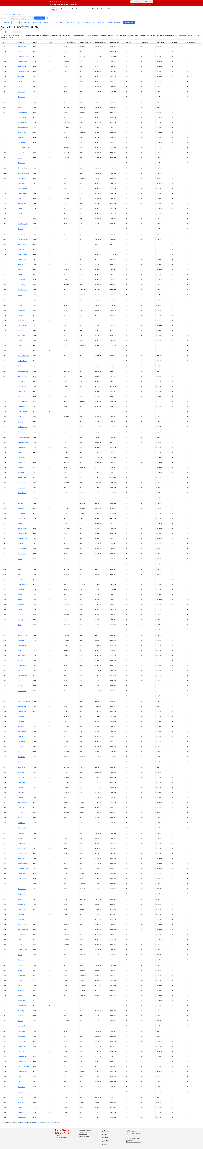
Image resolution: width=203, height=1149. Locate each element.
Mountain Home (22, 635)
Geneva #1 (21, 107)
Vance (20, 219)
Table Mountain (22, 61)
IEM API (24, 1122)
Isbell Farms (21, 823)
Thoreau (20, 1097)
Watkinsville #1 (22, 117)
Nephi (19, 650)
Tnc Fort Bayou (22, 401)
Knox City (20, 965)
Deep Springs (22, 894)
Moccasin (20, 564)
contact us (133, 5)
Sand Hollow (21, 757)
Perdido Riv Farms (23, 863)
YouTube (106, 1141)
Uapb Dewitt (21, 447)
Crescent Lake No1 (23, 71)
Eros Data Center (23, 371)
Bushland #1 (21, 92)
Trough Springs (22, 676)
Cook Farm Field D (23, 950)
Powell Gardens (22, 325)
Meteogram (37, 22)
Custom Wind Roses (115, 22)
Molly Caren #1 (22, 122)
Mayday (20, 523)
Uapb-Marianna (22, 412)
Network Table (49, 22)
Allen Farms (21, 381)
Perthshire (21, 264)
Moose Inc (21, 330)
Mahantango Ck (22, 188)
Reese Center (22, 493)
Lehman (20, 503)
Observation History (88, 22)
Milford (20, 610)
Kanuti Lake (21, 1000)
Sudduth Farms (22, 853)
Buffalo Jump (21, 716)
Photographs (26, 22)
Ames (19, 198)
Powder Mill (21, 280)
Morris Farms (21, 848)
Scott (19, 366)
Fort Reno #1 (21, 163)
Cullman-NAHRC (23, 533)
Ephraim (20, 594)
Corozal (20, 899)
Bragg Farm (21, 391)
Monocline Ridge (23, 1026)
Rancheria (21, 1112)
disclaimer (143, 5)
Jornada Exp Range (23, 802)
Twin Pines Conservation (25, 1061)
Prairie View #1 (22, 132)
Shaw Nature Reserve (24, 1066)
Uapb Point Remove (23, 442)
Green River (21, 620)
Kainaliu (20, 467)
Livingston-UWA (22, 538)
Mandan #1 (21, 153)
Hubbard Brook (22, 361)
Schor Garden (22, 335)
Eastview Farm (22, 386)
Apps (62, 9)
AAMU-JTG (21, 315)
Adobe (20, 1107)
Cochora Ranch (22, 904)
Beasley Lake (22, 203)
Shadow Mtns (22, 889)
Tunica (20, 214)
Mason (20, 82)
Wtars (19, 300)
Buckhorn (20, 1021)
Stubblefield (21, 1036)
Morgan (20, 630)
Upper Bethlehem (23, 584)
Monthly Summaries (73, 22)
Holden (20, 599)
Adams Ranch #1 (23, 127)
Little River (21, 183)
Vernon (20, 970)
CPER (20, 945)
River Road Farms (23, 868)
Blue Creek (21, 640)
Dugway (20, 797)
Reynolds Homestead (24, 437)
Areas (68, 9)
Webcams (111, 9)
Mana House (21, 488)
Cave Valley (21, 767)
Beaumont (21, 995)
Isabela (20, 295)
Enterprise (21, 604)
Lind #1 (20, 158)
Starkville (20, 340)
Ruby (19, 1077)
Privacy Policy (129, 1140)
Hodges (20, 305)
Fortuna (20, 579)
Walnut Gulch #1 (22, 178)
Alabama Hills (22, 1117)
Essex (19, 884)
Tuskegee (21, 544)
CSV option (48, 1122)
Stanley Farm (21, 310)
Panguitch (21, 747)
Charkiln (20, 686)
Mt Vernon (21, 320)
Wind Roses (101, 22)
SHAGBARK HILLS (23, 356)
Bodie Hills (21, 1016)
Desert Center (22, 874)
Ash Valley (21, 1011)
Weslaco (20, 985)
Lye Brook (21, 249)
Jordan (20, 574)
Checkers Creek (22, 1006)
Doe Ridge (21, 914)
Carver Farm (21, 1046)
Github (106, 1137)
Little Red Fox (22, 736)
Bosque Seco (22, 351)
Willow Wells (21, 513)
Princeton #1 (21, 87)
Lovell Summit (22, 691)
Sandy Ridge (21, 518)
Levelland (21, 498)
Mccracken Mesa (23, 665)
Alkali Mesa (21, 655)
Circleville (21, 589)
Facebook (106, 1131)
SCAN (18, 14)
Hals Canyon (21, 782)
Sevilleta (20, 813)
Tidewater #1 (21, 97)
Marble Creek (22, 706)
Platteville (21, 940)
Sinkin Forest (21, 1087)
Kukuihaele (21, 472)
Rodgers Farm (22, 66)
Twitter (106, 1134)
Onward (20, 208)
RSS (105, 1144)
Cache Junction (22, 645)
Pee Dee (20, 229)
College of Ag (58, 1135)
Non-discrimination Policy (132, 1138)
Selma (20, 838)
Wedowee (21, 833)
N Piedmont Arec (23, 239)
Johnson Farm (22, 528)
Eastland (20, 615)
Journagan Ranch (23, 929)
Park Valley (21, 726)
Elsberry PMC (22, 1041)
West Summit (21, 660)
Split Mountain (22, 731)
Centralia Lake (22, 462)
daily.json (36, 1122)
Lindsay (20, 51)
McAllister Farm (22, 376)
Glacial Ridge (22, 285)
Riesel (20, 955)
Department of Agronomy (61, 1137)
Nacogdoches (22, 1072)
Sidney (20, 569)
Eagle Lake (21, 919)
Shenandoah (21, 432)
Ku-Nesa (20, 696)
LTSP (19, 1082)
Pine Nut (20, 681)
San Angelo (21, 960)
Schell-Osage (22, 924)
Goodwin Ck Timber (23, 173)
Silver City (21, 422)
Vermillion (21, 772)
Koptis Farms (21, 858)
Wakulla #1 (21, 102)
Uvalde (20, 980)
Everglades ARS (22, 290)
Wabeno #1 (21, 76)
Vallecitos (20, 1102)
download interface (186, 35)
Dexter (20, 274)
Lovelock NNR (22, 549)
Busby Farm (21, 1051)
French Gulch (22, 1031)
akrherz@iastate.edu (84, 1136)
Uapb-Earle (21, 417)
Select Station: (5, 18)
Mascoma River (22, 254)
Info (81, 9)
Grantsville (21, 721)
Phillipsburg (21, 457)
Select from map (52, 18)
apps (150, 5)
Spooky (20, 752)
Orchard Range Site (23, 56)
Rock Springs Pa (23, 224)
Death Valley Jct (22, 909)
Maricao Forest (22, 46)
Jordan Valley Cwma (24, 701)
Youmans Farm (22, 234)
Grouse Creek (22, 762)
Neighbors (60, 22)
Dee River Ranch (23, 828)
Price (19, 625)
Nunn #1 (20, 137)
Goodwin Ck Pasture (24, 168)
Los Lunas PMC (22, 808)
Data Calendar (129, 22)
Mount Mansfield (22, 244)
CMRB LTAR (21, 934)
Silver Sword (21, 483)
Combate (20, 346)
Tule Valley (21, 777)
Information (6, 22)
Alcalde (20, 818)
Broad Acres (21, 843)
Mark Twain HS (22, 1056)
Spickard (20, 269)
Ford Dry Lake (22, 879)
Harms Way (21, 792)
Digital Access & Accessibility (133, 1142)
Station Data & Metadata (8, 14)
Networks (87, 9)
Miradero (20, 1092)
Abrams (20, 452)
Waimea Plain (22, 478)
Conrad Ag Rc (22, 554)
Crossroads (21, 508)
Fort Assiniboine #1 (23, 148)
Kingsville (21, 990)
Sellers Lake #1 (22, 112)
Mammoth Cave (22, 396)
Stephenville (21, 975)
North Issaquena (22, 427)
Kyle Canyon (21, 670)
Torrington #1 (21, 142)
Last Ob (16, 22)
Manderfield (21, 742)
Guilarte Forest (22, 259)
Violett (20, 559)
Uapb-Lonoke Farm (23, 193)
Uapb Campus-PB (23, 406)
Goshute (20, 787)
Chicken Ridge (22, 711)
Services (103, 9)
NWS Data (95, 9)
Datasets (74, 9)
